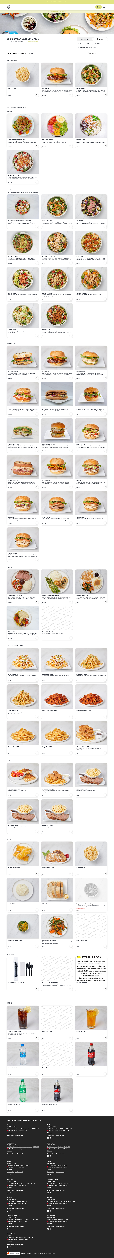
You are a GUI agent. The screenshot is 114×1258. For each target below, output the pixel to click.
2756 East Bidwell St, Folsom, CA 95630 (18, 1165)
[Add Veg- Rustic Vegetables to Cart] (71, 946)
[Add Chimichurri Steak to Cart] (36, 450)
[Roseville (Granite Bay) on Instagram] (8, 1229)
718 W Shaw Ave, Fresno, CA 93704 (57, 1165)
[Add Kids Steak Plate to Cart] (36, 831)
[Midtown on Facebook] (10, 1211)
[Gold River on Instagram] (8, 1193)
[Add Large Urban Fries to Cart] (71, 680)
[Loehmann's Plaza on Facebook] (50, 1193)
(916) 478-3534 (51, 1145)
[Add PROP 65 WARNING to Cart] (105, 988)
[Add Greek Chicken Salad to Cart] (71, 262)
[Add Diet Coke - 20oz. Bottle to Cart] (71, 1110)
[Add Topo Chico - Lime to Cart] (71, 1074)
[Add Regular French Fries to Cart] (36, 752)
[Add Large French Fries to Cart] (71, 752)
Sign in (105, 7)
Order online (10, 1135)
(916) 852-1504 (11, 1181)
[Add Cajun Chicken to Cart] (105, 450)
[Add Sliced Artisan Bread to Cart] (71, 910)
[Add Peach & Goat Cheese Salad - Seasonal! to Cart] (36, 226)
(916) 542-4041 (11, 1145)
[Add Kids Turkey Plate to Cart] (71, 831)
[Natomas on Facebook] (50, 1211)
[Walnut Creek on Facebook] (10, 1247)
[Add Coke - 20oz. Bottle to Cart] (105, 1074)
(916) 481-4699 (51, 1181)
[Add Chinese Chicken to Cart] (105, 299)
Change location (33, 41)
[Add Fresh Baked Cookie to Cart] (71, 873)
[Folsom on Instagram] (8, 1175)
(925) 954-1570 (11, 1235)
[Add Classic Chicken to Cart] (36, 559)
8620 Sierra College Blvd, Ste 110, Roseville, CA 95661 (22, 1219)
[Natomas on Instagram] (48, 1211)
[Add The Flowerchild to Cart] (36, 262)
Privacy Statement (38, 1253)
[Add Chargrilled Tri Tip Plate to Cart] (36, 601)
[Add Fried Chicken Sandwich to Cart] (71, 450)
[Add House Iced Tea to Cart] (105, 1037)
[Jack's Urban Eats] (9, 7)
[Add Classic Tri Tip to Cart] (71, 523)
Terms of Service (26, 1253)
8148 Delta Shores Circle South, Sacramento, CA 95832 (23, 1147)
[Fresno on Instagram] (48, 1175)
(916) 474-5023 (51, 1217)
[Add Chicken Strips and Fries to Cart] (105, 752)
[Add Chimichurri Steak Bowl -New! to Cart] (36, 145)
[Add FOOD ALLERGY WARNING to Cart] (71, 988)
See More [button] (65, 2)
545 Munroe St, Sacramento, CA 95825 (58, 1183)
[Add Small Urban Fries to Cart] (36, 680)
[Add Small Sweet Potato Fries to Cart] (71, 716)
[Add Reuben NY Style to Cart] (36, 486)
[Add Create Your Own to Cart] (105, 94)
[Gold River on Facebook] (10, 1193)
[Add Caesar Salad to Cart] (36, 335)
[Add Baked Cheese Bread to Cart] (36, 873)
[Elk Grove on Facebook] (50, 1156)
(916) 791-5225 (11, 1217)
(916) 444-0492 (11, 1199)
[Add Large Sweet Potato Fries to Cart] (105, 716)
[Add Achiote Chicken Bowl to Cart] (36, 181)
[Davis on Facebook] (50, 1138)
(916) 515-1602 (51, 1199)
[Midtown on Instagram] (8, 1211)
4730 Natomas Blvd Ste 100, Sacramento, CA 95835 (62, 1201)
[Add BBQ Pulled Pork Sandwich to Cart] (71, 414)
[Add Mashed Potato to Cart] (36, 910)
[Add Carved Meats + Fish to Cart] (71, 637)
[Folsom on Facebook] (10, 1175)
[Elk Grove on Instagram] (48, 1156)
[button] (16, 53)
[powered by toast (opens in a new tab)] (13, 1253)
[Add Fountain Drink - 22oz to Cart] (36, 1037)
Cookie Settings (50, 1253)
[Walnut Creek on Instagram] (8, 1247)
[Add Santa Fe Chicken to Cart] (71, 299)
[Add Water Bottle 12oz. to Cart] (36, 1074)
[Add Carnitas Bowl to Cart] (105, 145)
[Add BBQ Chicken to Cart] (71, 486)
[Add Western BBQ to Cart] (71, 335)
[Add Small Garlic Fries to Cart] (105, 680)
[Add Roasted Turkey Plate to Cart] (105, 601)
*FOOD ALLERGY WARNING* (54, 2)
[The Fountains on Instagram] (48, 1229)
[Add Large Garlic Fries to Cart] (36, 716)
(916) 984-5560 (11, 1163)
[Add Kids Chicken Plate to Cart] (105, 795)
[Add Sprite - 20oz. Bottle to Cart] (36, 1110)
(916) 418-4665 (11, 1127)
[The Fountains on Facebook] (50, 1229)
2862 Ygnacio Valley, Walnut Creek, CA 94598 (20, 1237)
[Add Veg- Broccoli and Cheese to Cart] (36, 946)
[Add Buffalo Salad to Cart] (105, 262)
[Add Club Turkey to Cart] (36, 523)
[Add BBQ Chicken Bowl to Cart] (71, 145)
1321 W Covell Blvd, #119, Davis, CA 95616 (59, 1129)
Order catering (19, 1135)
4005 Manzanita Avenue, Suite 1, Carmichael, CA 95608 (23, 1129)
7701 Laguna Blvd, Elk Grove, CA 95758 (58, 1147)
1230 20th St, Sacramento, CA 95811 (17, 1201)
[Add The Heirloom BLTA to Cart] (36, 377)
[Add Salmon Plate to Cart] (36, 637)
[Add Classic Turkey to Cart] (105, 523)
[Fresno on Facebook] (50, 1175)
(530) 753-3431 (51, 1127)
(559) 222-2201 (51, 1163)
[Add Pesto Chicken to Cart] (105, 377)
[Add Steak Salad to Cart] (105, 226)
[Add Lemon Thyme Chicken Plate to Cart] (71, 601)
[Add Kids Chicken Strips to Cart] (71, 795)
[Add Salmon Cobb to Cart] (36, 299)
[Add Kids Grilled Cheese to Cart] (36, 795)
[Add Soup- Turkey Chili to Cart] (105, 946)
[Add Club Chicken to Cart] (105, 486)
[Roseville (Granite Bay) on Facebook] (10, 1229)
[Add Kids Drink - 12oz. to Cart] (71, 1037)
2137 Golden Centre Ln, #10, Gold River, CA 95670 (21, 1183)
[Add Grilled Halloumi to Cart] (105, 414)
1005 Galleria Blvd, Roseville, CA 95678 (58, 1219)
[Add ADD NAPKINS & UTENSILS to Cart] (36, 988)
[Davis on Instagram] (48, 1138)
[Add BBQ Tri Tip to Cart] (71, 94)
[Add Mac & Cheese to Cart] (36, 94)
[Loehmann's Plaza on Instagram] (48, 1193)
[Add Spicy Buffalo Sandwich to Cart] (36, 414)
